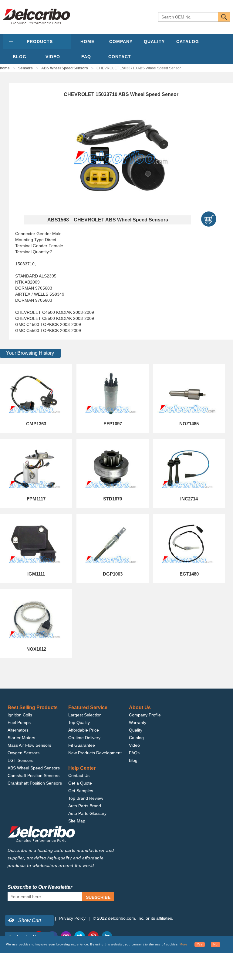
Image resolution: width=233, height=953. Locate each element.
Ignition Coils (20, 714)
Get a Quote (80, 783)
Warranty (137, 722)
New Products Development (95, 752)
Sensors (25, 68)
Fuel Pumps (19, 722)
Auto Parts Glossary (87, 813)
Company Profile (145, 714)
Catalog (136, 737)
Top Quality (79, 722)
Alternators (18, 730)
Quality (135, 730)
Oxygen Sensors (23, 752)
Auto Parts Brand (84, 805)
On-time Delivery (84, 737)
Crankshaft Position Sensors (35, 783)
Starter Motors (21, 737)
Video (134, 745)
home (5, 68)
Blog (133, 760)
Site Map (76, 821)
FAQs (134, 752)
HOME (87, 41)
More (183, 944)
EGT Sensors (20, 760)
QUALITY (154, 41)
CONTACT (119, 56)
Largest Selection (85, 714)
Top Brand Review (85, 798)
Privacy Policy (72, 918)
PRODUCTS (40, 41)
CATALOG (187, 41)
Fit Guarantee (81, 745)
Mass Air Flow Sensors (29, 745)
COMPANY (121, 41)
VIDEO (53, 56)
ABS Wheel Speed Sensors (64, 68)
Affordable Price (83, 730)
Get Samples (80, 790)
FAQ (86, 56)
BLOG (19, 56)
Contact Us (78, 775)
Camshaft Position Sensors (33, 775)
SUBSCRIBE (98, 897)
